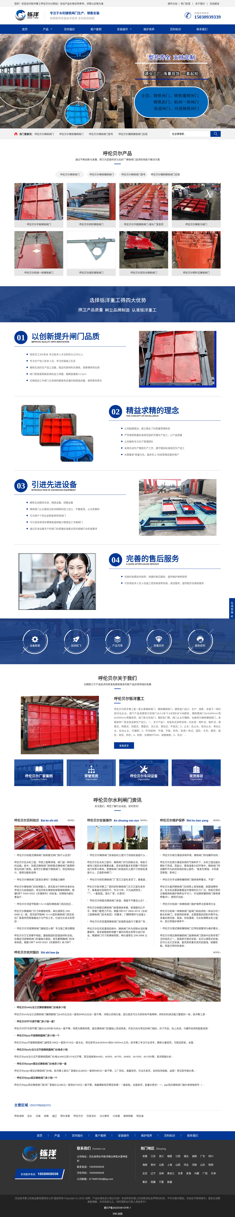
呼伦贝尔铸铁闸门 (44, 134)
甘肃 (180, 1173)
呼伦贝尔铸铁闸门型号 (101, 134)
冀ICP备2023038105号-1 (117, 1207)
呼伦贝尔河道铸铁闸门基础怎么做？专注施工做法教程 (46, 928)
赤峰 (46, 1115)
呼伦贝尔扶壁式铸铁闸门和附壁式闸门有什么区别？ (44, 855)
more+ (71, 820)
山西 (177, 1164)
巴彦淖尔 (91, 1115)
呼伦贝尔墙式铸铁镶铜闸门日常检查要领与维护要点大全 (192, 928)
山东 (202, 1164)
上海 (169, 1164)
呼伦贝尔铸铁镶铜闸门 (71, 134)
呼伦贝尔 (78, 1115)
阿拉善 (140, 1115)
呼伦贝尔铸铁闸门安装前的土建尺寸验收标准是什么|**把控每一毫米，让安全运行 (119, 855)
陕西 (211, 1164)
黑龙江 (170, 1173)
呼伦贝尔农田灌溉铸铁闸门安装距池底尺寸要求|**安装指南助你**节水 (119, 921)
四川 (211, 1156)
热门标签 (185, 3)
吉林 (161, 1173)
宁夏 (161, 1181)
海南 (144, 1164)
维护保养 (148, 29)
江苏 (153, 1156)
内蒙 (196, 1173)
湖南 (194, 1156)
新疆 (169, 1181)
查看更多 (124, 745)
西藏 (153, 1181)
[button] (117, 125)
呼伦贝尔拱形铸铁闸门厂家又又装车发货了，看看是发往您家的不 (119, 879)
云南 (161, 1164)
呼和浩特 (19, 1115)
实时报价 (69, 29)
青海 (188, 1173)
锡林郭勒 (128, 1115)
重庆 (144, 1181)
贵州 (153, 1164)
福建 (169, 1156)
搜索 (215, 134)
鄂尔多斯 (65, 1115)
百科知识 (175, 29)
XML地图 (117, 1213)
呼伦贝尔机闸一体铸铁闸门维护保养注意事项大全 (189, 904)
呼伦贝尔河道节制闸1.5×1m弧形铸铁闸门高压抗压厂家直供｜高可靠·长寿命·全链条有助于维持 (46, 904)
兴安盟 (116, 1115)
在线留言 (214, 3)
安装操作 (122, 29)
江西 (177, 1156)
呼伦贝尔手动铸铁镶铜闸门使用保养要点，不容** (189, 879)
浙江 (161, 1156)
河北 (186, 1164)
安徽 (144, 1156)
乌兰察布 (104, 1115)
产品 (46, 29)
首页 (25, 29)
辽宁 (153, 1173)
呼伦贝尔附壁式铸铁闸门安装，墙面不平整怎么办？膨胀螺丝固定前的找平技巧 (119, 900)
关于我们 (200, 3)
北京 (144, 1173)
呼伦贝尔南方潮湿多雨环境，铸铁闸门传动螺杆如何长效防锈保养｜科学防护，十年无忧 (192, 855)
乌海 (38, 1115)
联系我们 (201, 29)
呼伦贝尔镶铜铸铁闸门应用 (133, 134)
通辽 (54, 1115)
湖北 (186, 1156)
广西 (205, 1173)
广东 (202, 1156)
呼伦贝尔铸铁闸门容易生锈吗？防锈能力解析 (41, 879)
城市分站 (172, 3)
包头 (29, 1115)
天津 (213, 1173)
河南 (194, 1164)
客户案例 (96, 29)
